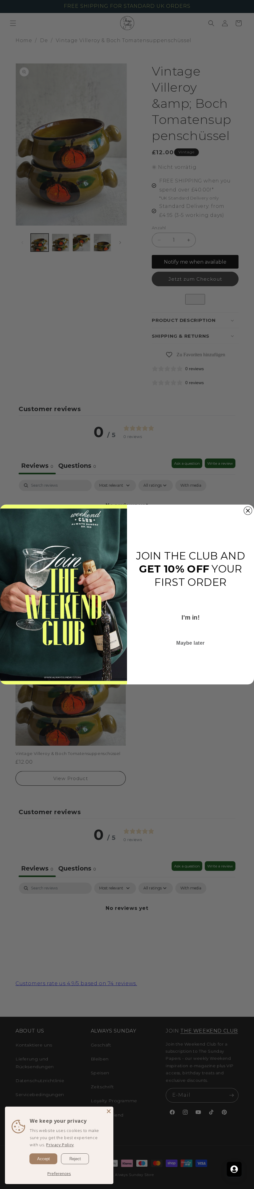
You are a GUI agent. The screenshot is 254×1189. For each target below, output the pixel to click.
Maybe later (190, 643)
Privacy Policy (60, 1144)
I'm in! (190, 617)
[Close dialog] (248, 511)
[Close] (109, 1111)
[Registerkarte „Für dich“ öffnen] (234, 1169)
